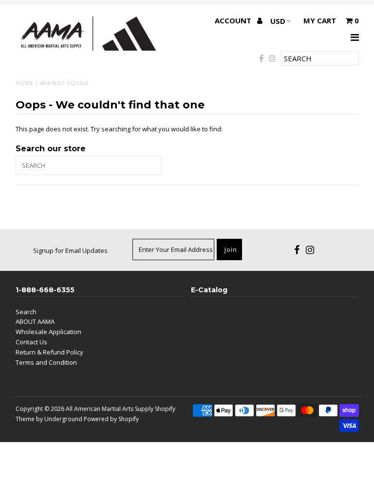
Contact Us (31, 342)
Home (25, 83)
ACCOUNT (234, 20)
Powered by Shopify (111, 419)
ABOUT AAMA (35, 321)
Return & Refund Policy (49, 352)
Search (26, 311)
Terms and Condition (46, 362)
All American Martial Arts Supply (109, 409)
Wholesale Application (48, 331)
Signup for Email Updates (70, 250)
